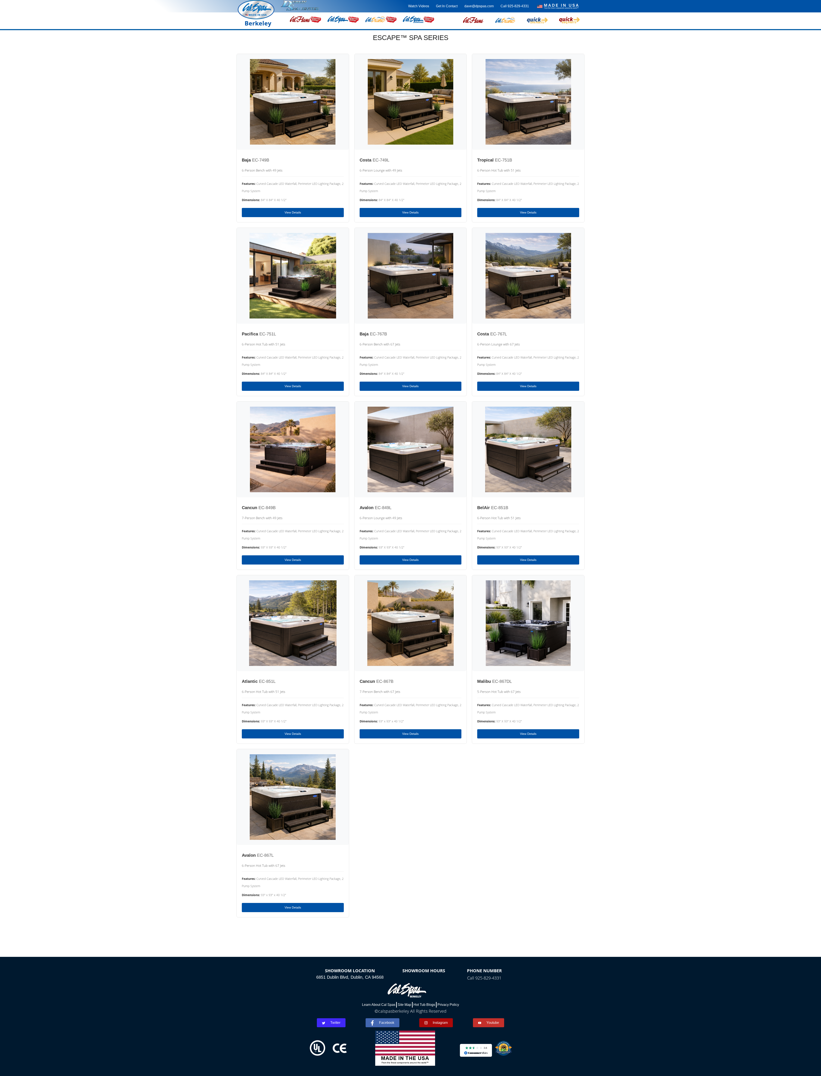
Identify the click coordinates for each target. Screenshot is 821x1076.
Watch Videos (418, 6)
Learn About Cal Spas (378, 1004)
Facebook (386, 1022)
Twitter (335, 1022)
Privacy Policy (448, 1004)
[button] (473, 19)
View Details (293, 212)
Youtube (492, 1022)
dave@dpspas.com (479, 6)
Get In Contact (447, 6)
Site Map (404, 1004)
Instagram (440, 1022)
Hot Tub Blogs (424, 1004)
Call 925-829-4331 (515, 6)
